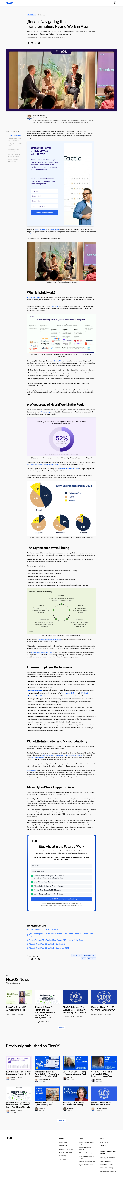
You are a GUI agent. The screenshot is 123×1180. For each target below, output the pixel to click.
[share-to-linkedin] (32, 43)
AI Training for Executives (107, 1158)
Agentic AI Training (105, 1161)
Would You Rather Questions (88, 1153)
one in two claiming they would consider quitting (43, 464)
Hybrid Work (63, 1142)
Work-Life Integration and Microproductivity (14, 155)
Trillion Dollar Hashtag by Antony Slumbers (49, 886)
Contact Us (103, 1146)
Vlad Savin (30, 234)
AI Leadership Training (106, 1164)
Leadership (62, 1156)
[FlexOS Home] (9, 1138)
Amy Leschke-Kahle (68, 693)
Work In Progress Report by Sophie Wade (48, 894)
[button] (61, 877)
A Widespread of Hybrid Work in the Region (14, 139)
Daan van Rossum (41, 229)
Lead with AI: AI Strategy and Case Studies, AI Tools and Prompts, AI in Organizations (49, 877)
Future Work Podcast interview (41, 652)
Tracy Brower (31, 770)
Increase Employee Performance (13, 150)
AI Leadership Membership (108, 1171)
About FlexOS (104, 1142)
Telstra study (45, 412)
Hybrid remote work (34, 297)
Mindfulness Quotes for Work (86, 1143)
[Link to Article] (19, 997)
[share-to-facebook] (39, 43)
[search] (115, 3)
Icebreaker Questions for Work (86, 1157)
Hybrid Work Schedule (86, 1165)
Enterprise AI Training (106, 1168)
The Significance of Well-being (15, 145)
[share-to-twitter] (35, 43)
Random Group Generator (87, 1161)
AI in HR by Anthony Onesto (43, 882)
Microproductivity (37, 757)
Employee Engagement (66, 1149)
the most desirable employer (69, 469)
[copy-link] (28, 43)
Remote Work (58, 361)
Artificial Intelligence (65, 1152)
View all (61, 1027)
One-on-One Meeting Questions (85, 1148)
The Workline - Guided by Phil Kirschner (47, 890)
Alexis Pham (54, 229)
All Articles (62, 1159)
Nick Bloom (55, 306)
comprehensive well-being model (50, 639)
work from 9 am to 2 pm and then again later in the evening (62, 755)
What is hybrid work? (15, 135)
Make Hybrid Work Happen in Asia (13, 160)
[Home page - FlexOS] (9, 3)
